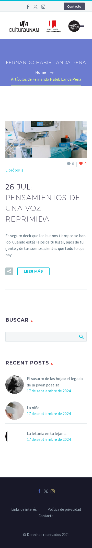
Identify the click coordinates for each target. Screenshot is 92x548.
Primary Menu (82, 25)
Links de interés (24, 510)
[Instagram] (43, 7)
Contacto (74, 6)
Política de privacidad (64, 510)
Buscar (81, 337)
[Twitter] (35, 7)
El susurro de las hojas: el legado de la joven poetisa (55, 381)
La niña (33, 407)
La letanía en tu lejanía (46, 433)
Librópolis (14, 170)
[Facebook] (28, 7)
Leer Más (33, 271)
